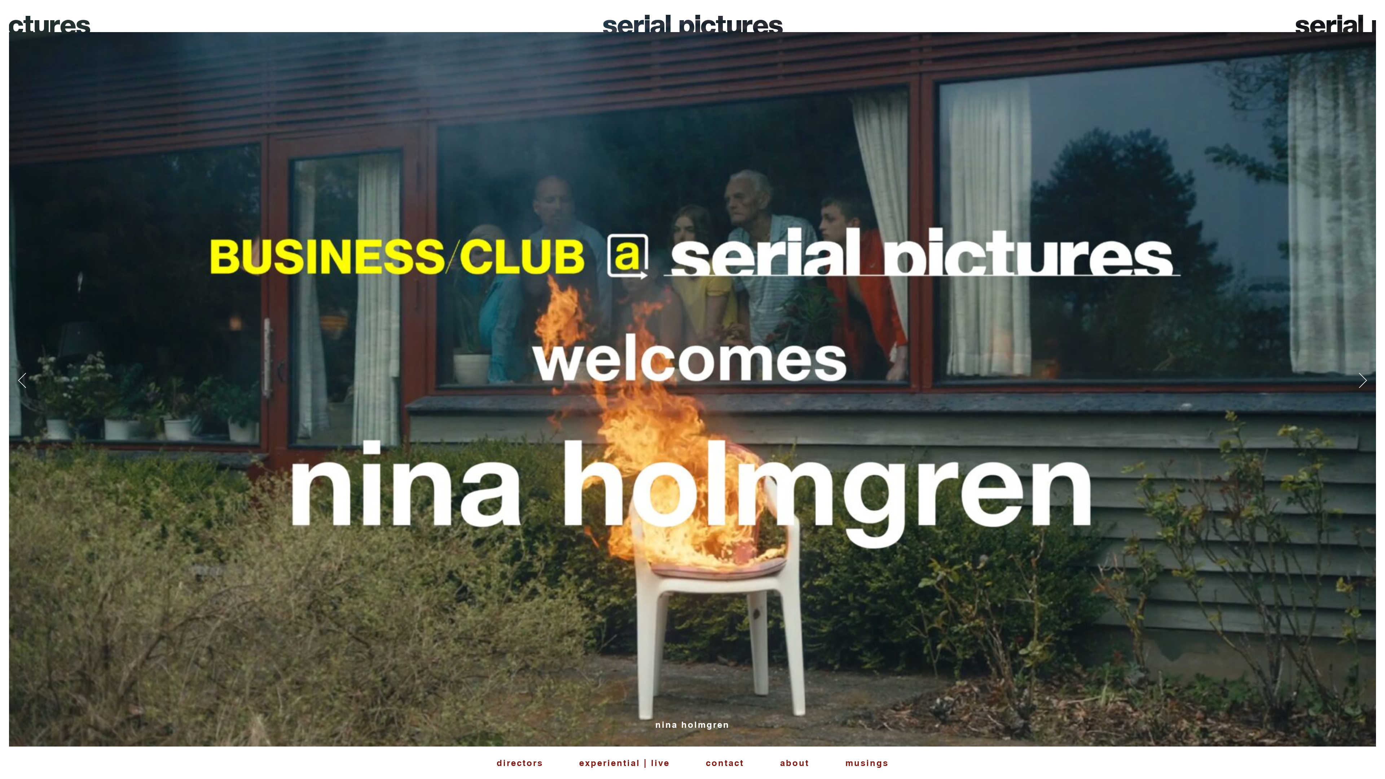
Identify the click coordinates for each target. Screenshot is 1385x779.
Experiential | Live (624, 763)
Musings (867, 763)
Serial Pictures (692, 28)
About (794, 763)
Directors (520, 763)
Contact (725, 763)
